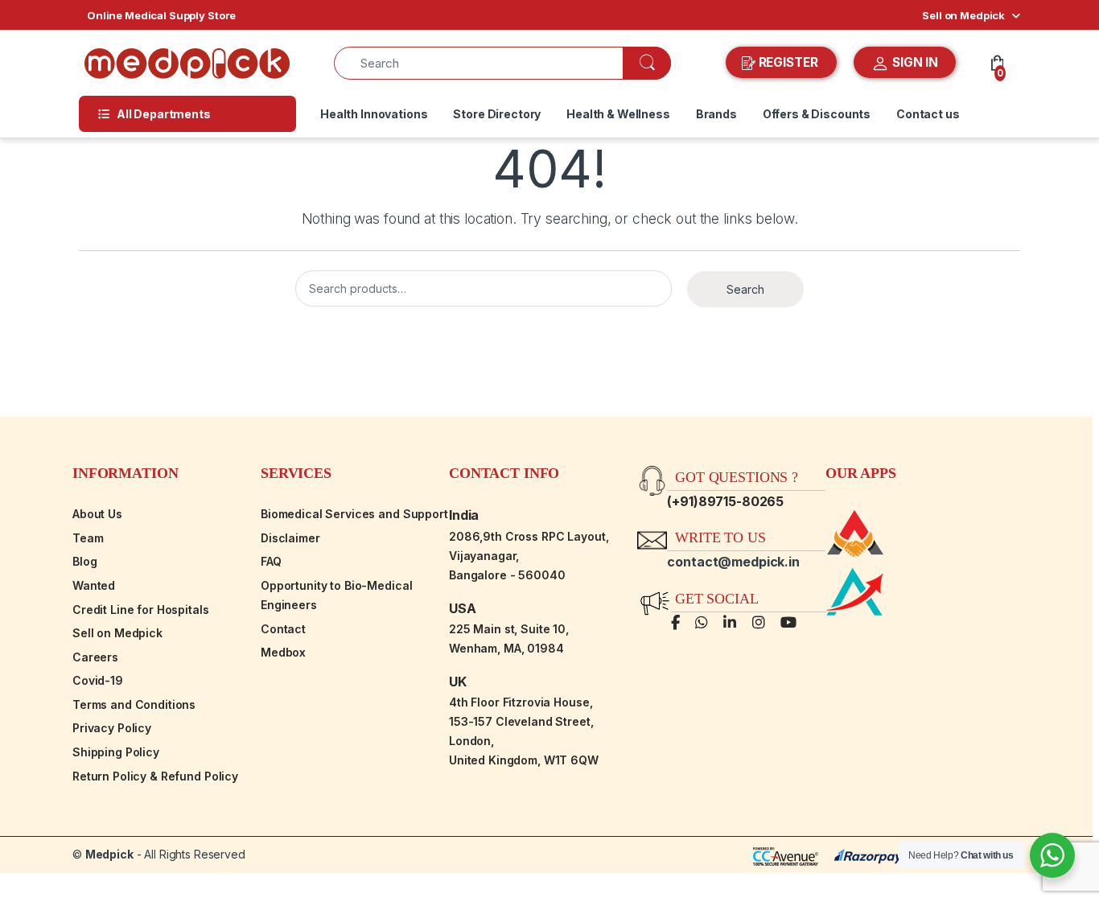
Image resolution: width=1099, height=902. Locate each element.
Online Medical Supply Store (161, 15)
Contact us (928, 114)
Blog (84, 561)
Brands (716, 114)
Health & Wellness (618, 114)
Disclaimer (290, 538)
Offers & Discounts (817, 114)
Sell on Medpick (963, 15)
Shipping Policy (115, 752)
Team (87, 538)
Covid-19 (97, 680)
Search (745, 289)
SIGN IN (913, 62)
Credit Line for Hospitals (140, 609)
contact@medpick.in (733, 562)
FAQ (271, 561)
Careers (95, 657)
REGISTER (788, 62)
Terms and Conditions (134, 704)
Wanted (93, 585)
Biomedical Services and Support (354, 514)
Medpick (109, 854)
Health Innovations (373, 114)
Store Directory (497, 114)
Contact (283, 629)
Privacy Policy (111, 728)
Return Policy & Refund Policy (155, 776)
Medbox (283, 652)
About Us (97, 514)
